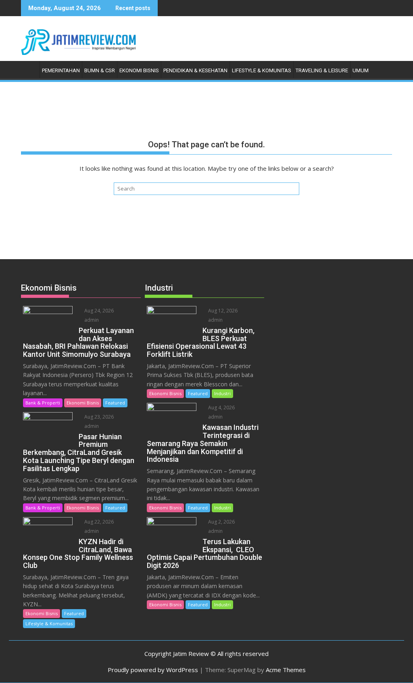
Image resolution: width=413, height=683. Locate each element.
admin (91, 319)
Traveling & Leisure (322, 70)
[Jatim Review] (29, 69)
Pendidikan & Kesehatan (195, 70)
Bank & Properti (42, 403)
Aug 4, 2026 (221, 407)
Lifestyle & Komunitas (261, 70)
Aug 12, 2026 (222, 310)
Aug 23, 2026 (98, 416)
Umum (361, 70)
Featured (115, 403)
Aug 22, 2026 (98, 521)
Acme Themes (286, 670)
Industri (222, 393)
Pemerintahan (61, 70)
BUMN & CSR (99, 70)
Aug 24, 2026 (98, 310)
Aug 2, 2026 (221, 521)
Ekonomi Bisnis (139, 70)
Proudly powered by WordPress (153, 670)
